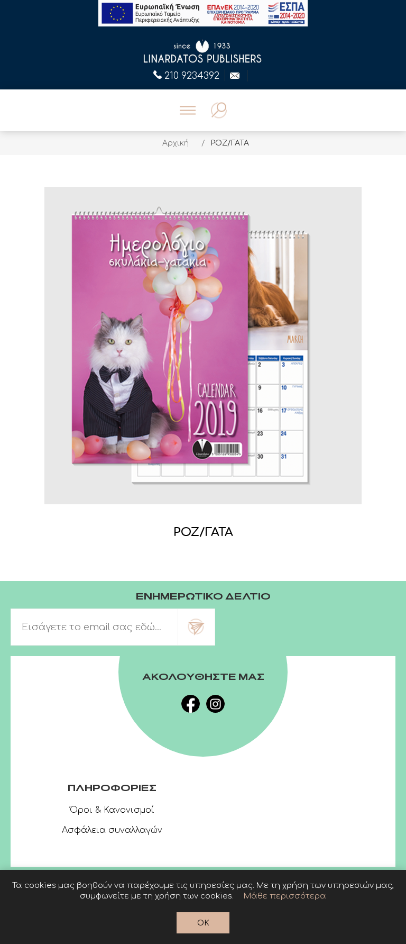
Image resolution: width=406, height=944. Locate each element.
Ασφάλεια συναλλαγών (112, 830)
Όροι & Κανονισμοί (112, 810)
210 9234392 (191, 74)
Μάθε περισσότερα (285, 896)
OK (203, 923)
